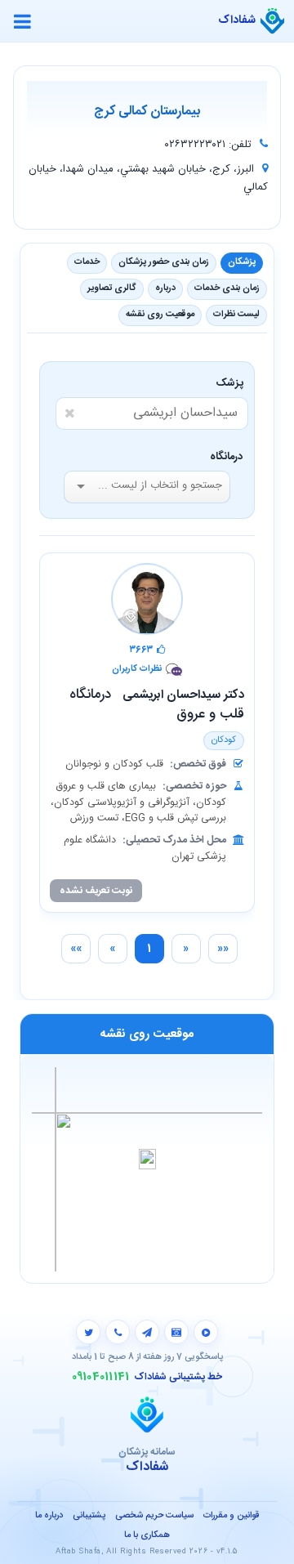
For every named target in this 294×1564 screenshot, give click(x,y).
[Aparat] (206, 1332)
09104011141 (101, 1377)
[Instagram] (176, 1332)
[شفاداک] (272, 21)
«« (223, 949)
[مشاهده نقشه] (147, 1168)
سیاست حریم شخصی (154, 1515)
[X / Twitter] (88, 1332)
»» (76, 949)
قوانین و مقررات (231, 1515)
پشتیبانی (89, 1515)
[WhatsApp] (117, 1332)
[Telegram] (147, 1332)
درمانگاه (226, 457)
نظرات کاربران (137, 670)
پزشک (232, 383)
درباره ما (49, 1515)
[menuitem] (223, 948)
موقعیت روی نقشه (160, 314)
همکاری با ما (147, 1535)
